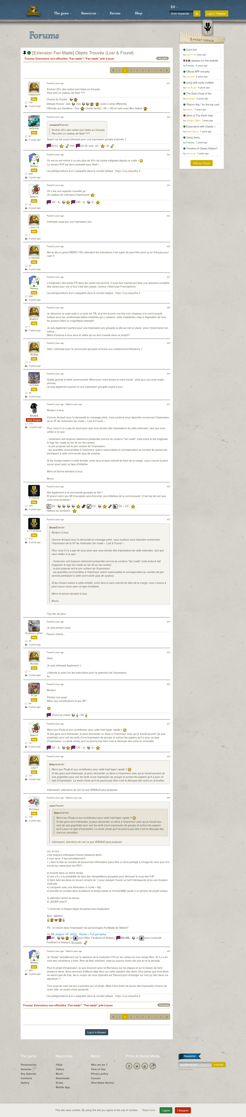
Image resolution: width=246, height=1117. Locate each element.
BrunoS (34, 416)
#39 (168, 797)
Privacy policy (99, 1073)
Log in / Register (216, 13)
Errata (59, 1082)
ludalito (34, 227)
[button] (174, 7)
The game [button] (62, 13)
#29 (168, 342)
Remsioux (34, 809)
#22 (168, 116)
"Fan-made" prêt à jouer (99, 58)
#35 (168, 652)
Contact (96, 1078)
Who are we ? (99, 1064)
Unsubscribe (185, 1069)
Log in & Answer (96, 1032)
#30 (168, 373)
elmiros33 (34, 258)
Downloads (63, 1078)
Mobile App (63, 1087)
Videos (60, 1069)
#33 (168, 519)
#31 (168, 404)
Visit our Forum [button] (201, 163)
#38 (168, 756)
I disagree (183, 1110)
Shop (138, 13)
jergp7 (34, 768)
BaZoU (34, 354)
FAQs (59, 1064)
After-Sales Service (102, 1082)
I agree (166, 1110)
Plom (34, 696)
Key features (28, 1073)
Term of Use (98, 1069)
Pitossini (34, 498)
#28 (168, 307)
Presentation (28, 1064)
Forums (115, 13)
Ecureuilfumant (34, 633)
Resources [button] (89, 13)
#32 (168, 486)
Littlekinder (34, 531)
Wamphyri (34, 128)
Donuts (34, 196)
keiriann (34, 385)
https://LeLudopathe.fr (127, 171)
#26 (168, 246)
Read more (149, 1110)
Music (59, 1073)
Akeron (34, 664)
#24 (168, 185)
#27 (168, 276)
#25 (168, 215)
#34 (168, 621)
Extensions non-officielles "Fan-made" (59, 58)
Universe (26, 1069)
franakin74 (34, 95)
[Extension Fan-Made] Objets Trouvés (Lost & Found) (82, 52)
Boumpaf (34, 319)
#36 (168, 684)
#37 (168, 723)
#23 (168, 154)
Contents (26, 1078)
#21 (168, 83)
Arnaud (34, 166)
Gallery (25, 1082)
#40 (168, 951)
